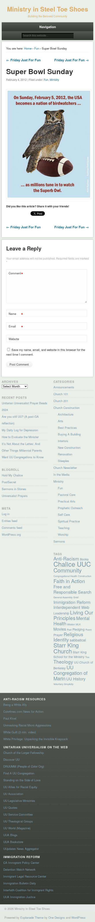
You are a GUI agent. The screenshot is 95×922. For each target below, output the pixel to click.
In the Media (61, 474)
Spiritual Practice (69, 521)
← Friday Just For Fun (23, 60)
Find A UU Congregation (18, 773)
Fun (36, 48)
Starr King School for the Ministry (70, 654)
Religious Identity (68, 637)
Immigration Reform (72, 602)
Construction (84, 576)
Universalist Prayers (15, 496)
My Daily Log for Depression (20, 430)
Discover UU (11, 759)
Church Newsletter (65, 468)
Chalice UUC (72, 563)
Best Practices (67, 427)
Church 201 (60, 401)
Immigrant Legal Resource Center (24, 876)
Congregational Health (65, 576)
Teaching (63, 528)
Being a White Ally (15, 705)
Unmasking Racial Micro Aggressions (27, 725)
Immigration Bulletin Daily (19, 883)
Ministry (54, 79)
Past (69, 629)
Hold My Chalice (12, 475)
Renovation (65, 454)
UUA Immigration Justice (19, 897)
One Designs (56, 917)
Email (16, 326)
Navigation (47, 26)
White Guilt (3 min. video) (19, 732)
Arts (60, 421)
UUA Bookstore (13, 842)
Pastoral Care (66, 495)
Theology (63, 661)
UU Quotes (10, 807)
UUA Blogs (10, 835)
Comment (16, 273)
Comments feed (12, 527)
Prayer (58, 635)
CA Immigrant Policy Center (21, 862)
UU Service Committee (18, 814)
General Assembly (62, 597)
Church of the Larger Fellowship (23, 753)
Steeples (63, 461)
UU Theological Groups (18, 821)
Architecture (65, 414)
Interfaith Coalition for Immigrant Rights (28, 890)
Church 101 (60, 394)
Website (14, 339)
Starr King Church (66, 648)
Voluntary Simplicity (63, 684)
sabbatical (78, 640)
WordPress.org (11, 534)
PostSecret (9, 482)
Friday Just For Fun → (71, 60)
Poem (89, 629)
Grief (75, 597)
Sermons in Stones (14, 489)
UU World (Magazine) (16, 828)
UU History (76, 678)
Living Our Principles (73, 615)
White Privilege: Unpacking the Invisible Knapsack (35, 739)
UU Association (13, 794)
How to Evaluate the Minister (20, 437)
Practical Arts (66, 501)
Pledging (78, 629)
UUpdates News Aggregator (21, 849)
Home (28, 48)
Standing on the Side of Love (21, 780)
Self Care (64, 514)
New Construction (69, 447)
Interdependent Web (71, 607)
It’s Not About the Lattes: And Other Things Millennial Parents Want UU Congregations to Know (23, 450)
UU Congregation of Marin (70, 673)
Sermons (59, 541)
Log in (6, 514)
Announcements (63, 387)
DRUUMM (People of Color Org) (23, 766)
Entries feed (9, 521)
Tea (87, 657)
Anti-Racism (66, 558)
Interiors (63, 441)
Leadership (61, 613)
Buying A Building (69, 434)
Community (67, 570)
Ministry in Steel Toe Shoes (47, 8)
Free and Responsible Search (72, 589)
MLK (78, 624)
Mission (71, 624)
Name (16, 314)
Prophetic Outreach (70, 508)
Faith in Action (69, 580)
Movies (59, 629)
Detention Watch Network (19, 869)
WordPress (78, 917)
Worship (63, 534)
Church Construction (66, 408)
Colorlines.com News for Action (23, 711)
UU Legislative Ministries (19, 801)
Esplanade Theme (32, 917)
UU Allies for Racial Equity (20, 787)
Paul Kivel (9, 718)
